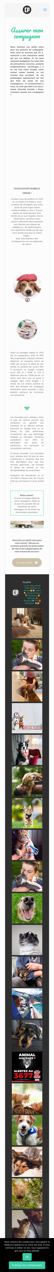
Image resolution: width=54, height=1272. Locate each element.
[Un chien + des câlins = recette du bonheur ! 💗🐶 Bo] (27, 908)
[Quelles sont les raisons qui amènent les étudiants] (27, 845)
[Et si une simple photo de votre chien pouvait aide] (27, 623)
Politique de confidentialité (27, 1265)
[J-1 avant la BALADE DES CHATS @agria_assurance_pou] (27, 813)
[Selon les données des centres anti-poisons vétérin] (27, 1193)
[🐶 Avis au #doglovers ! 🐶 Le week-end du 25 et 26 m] (27, 1130)
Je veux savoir (24, 562)
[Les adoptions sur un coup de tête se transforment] (27, 750)
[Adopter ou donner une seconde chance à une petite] (27, 972)
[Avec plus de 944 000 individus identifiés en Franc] (27, 1225)
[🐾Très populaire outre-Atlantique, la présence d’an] (27, 686)
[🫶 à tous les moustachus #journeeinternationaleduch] (27, 940)
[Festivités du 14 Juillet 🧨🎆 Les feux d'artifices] (27, 1035)
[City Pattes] (27, 9)
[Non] (50, 1255)
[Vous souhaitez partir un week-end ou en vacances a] (27, 1003)
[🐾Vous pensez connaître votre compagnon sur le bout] (27, 655)
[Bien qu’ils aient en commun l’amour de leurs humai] (27, 1162)
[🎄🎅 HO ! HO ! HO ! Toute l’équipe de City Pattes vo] (27, 718)
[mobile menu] (45, 9)
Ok (27, 1256)
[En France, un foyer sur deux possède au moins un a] (27, 1098)
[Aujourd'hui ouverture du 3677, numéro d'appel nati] (27, 1067)
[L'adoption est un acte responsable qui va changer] (27, 781)
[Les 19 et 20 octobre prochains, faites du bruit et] (27, 877)
